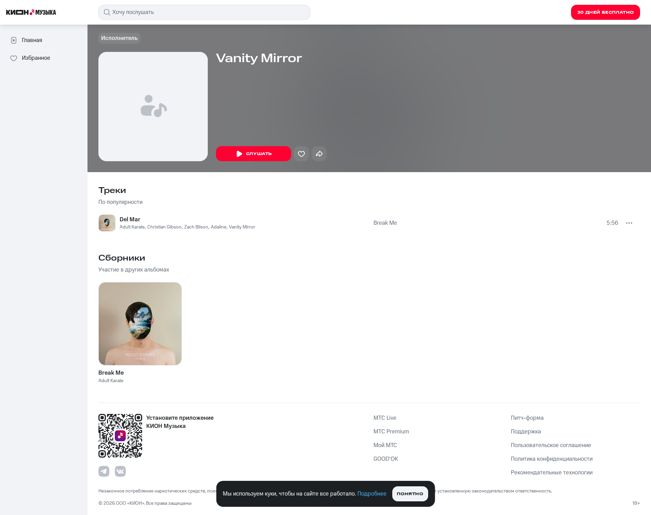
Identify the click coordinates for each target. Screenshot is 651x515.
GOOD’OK (386, 459)
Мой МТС (385, 445)
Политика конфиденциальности (552, 459)
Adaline (218, 227)
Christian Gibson (164, 227)
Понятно (410, 494)
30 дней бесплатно (605, 12)
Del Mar (130, 219)
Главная (32, 40)
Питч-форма (527, 418)
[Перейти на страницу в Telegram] (103, 471)
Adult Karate (132, 227)
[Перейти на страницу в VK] (120, 471)
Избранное (36, 58)
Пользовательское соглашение (551, 445)
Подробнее (371, 494)
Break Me (385, 223)
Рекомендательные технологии (552, 473)
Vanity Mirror (242, 227)
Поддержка (526, 432)
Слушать (259, 154)
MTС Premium (391, 432)
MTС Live (385, 418)
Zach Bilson (196, 227)
